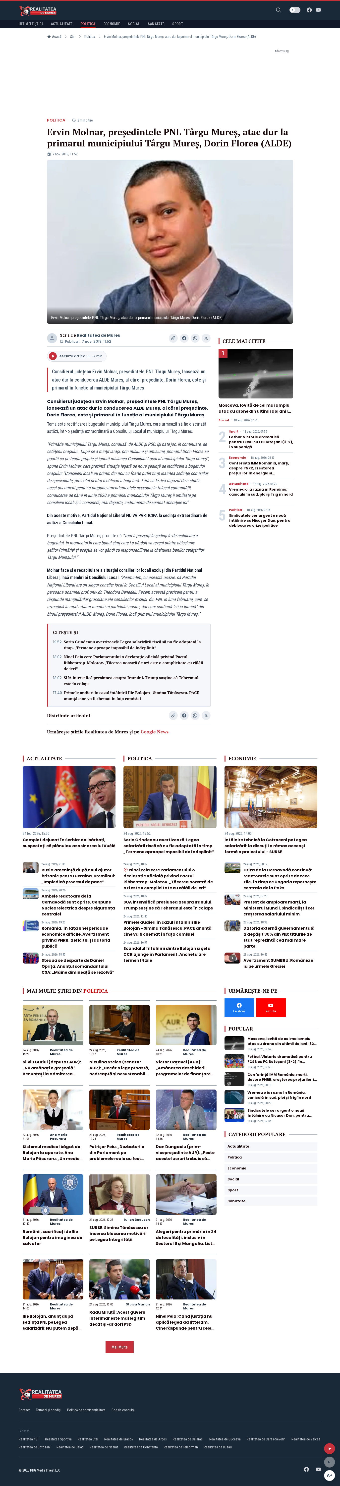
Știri (72, 37)
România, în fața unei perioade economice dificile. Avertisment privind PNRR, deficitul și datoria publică (76, 937)
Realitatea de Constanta (141, 1447)
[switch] (294, 10)
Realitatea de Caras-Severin (266, 1439)
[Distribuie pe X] (206, 338)
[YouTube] (318, 10)
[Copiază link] (173, 338)
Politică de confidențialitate (86, 1410)
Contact (24, 1410)
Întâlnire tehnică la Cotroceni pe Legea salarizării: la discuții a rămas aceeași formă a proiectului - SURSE (266, 846)
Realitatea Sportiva (58, 1439)
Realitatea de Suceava (225, 1439)
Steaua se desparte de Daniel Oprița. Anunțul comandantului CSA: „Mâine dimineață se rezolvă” (78, 966)
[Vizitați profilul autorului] (52, 338)
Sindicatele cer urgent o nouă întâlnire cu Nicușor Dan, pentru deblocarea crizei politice (259, 520)
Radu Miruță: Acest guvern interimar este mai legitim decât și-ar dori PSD (117, 1318)
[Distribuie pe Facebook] (184, 338)
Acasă (56, 37)
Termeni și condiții (48, 1410)
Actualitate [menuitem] (62, 24)
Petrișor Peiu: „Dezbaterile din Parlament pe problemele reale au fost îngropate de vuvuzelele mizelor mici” (116, 1158)
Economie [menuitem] (112, 24)
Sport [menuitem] (177, 24)
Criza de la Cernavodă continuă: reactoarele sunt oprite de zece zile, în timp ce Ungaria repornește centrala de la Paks (279, 879)
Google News (155, 732)
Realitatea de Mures (98, 335)
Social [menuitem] (134, 24)
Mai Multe (120, 1347)
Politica (89, 37)
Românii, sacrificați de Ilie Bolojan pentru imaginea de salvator (52, 1237)
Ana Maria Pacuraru (58, 1137)
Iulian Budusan (137, 1220)
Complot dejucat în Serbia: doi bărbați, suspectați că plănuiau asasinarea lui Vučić (69, 843)
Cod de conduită (123, 1410)
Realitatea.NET (29, 1439)
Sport (233, 432)
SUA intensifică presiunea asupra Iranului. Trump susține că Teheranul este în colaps (131, 680)
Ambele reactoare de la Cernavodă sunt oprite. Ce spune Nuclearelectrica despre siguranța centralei (78, 905)
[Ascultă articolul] (329, 1448)
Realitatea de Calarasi (188, 1439)
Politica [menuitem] (88, 24)
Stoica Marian (138, 1304)
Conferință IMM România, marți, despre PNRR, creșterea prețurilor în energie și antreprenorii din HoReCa (259, 471)
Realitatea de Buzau (218, 1447)
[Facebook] (309, 10)
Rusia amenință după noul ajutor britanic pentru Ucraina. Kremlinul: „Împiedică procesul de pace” (78, 876)
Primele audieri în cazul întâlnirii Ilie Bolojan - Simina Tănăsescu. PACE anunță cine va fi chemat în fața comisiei (131, 695)
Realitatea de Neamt (104, 1447)
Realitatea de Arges (153, 1439)
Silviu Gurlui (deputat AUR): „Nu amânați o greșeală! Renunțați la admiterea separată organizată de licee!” (52, 1074)
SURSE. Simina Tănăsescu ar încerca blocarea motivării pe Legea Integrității (118, 1233)
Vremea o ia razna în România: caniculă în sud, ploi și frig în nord (261, 492)
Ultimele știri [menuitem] (31, 24)
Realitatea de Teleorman (181, 1447)
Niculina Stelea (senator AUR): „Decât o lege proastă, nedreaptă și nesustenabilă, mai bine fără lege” (119, 1071)
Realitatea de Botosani (35, 1447)
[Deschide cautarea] (278, 10)
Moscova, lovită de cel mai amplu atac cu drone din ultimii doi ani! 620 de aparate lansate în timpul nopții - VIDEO (254, 414)
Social (224, 420)
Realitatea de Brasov (118, 1439)
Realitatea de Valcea (305, 1439)
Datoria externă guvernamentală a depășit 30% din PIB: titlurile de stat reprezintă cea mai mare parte (279, 937)
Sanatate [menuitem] (156, 24)
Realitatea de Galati (70, 1447)
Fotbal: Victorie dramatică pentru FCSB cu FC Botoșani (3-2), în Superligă (261, 442)
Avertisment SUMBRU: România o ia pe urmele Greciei (278, 963)
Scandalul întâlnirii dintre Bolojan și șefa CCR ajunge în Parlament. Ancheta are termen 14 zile (167, 954)
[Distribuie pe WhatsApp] (195, 338)
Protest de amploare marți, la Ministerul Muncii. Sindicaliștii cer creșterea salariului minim (278, 908)
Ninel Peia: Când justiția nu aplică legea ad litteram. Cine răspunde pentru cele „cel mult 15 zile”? (184, 1325)
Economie (237, 458)
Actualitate (238, 484)
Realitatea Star (88, 1439)
